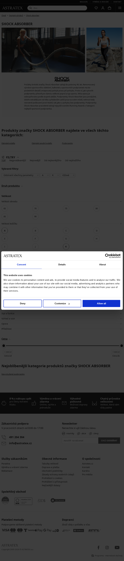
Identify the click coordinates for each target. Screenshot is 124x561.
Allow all (101, 303)
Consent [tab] (21, 264)
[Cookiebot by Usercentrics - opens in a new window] (107, 256)
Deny (22, 303)
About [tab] (102, 264)
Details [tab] (62, 264)
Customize (60, 303)
